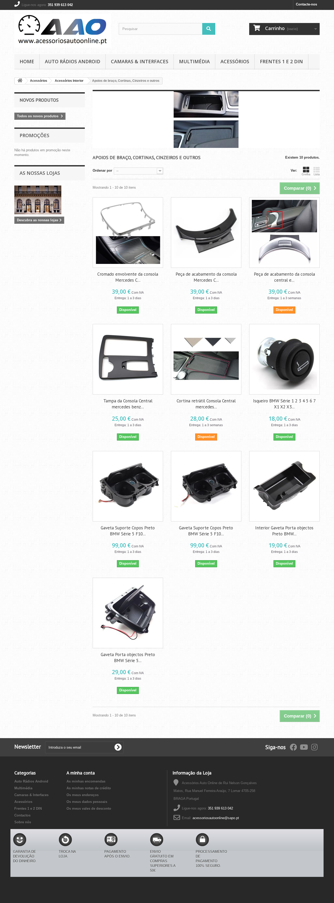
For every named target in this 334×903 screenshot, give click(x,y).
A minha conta (81, 773)
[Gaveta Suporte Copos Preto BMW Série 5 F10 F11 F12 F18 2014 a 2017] (127, 486)
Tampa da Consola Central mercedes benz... (127, 404)
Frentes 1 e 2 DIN (281, 61)
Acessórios (234, 61)
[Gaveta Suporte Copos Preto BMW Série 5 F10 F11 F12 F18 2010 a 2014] (206, 486)
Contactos (22, 815)
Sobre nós (22, 822)
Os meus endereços (83, 795)
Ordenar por (102, 170)
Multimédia (194, 61)
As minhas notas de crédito (89, 788)
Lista (317, 174)
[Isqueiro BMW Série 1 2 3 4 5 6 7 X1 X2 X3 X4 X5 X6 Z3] (284, 359)
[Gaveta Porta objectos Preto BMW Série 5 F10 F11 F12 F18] (127, 613)
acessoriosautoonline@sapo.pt (216, 818)
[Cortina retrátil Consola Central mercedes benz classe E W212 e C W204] (206, 359)
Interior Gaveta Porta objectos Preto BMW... (284, 531)
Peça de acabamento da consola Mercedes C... (206, 277)
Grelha (306, 174)
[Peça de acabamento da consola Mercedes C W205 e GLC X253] (206, 232)
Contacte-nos (306, 4)
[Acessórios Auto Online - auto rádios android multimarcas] (62, 31)
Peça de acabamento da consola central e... (284, 277)
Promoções (34, 135)
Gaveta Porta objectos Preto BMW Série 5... (128, 657)
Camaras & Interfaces (139, 61)
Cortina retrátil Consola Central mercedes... (206, 404)
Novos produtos (39, 100)
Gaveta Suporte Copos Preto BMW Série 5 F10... (128, 531)
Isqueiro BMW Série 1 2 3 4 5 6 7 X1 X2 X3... (284, 404)
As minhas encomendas (86, 781)
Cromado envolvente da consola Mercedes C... (127, 277)
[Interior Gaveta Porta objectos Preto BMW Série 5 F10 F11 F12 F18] (284, 486)
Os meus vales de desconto (89, 809)
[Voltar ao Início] (20, 81)
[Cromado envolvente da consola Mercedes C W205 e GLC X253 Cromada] (127, 232)
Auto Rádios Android (72, 61)
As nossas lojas (40, 173)
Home (27, 61)
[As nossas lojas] (49, 200)
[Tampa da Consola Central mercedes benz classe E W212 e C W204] (127, 359)
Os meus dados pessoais (87, 802)
